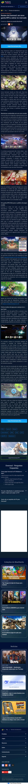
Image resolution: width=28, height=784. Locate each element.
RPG (2, 56)
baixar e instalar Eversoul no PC (11, 303)
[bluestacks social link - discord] (3, 765)
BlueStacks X (12, 436)
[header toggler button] (26, 2)
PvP (22, 432)
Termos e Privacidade (6, 778)
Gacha (8, 429)
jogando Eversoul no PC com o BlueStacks (15, 257)
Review (14, 429)
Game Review (5, 432)
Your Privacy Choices (15, 783)
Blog (6, 10)
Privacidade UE (9, 779)
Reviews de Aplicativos (14, 10)
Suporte (4, 756)
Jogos (3, 738)
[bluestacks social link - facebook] (9, 765)
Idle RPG (4, 436)
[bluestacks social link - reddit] (6, 765)
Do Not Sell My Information (18, 779)
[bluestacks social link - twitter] (13, 765)
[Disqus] (14, 531)
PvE (17, 432)
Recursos (4, 743)
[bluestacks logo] (6, 2)
